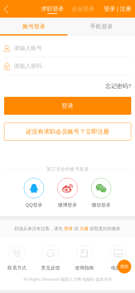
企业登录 (83, 9)
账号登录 (34, 26)
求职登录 (52, 9)
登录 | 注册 (117, 9)
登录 (67, 105)
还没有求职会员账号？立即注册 (67, 131)
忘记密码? (118, 86)
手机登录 (101, 26)
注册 (84, 228)
